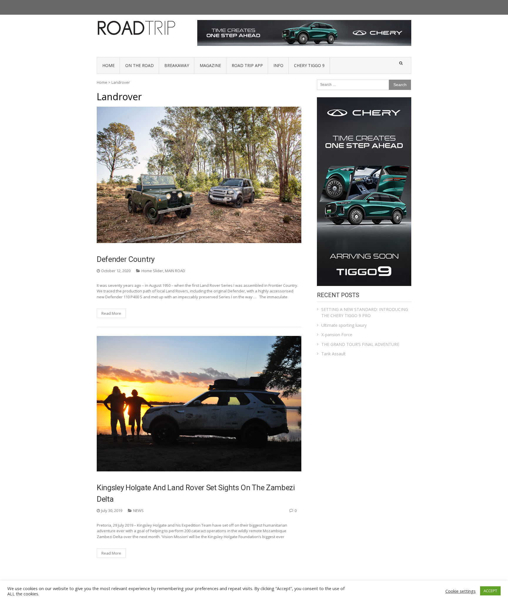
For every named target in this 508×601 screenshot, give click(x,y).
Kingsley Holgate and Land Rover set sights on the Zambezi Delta (196, 493)
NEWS (138, 510)
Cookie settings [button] (460, 591)
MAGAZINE (210, 65)
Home (102, 82)
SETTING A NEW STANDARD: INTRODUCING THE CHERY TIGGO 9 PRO (364, 312)
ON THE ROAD (139, 65)
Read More (111, 313)
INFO (278, 65)
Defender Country (126, 259)
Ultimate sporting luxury (344, 325)
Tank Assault (333, 353)
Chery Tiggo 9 (309, 65)
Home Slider (152, 270)
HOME (108, 65)
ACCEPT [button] (490, 590)
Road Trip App (247, 65)
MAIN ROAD (175, 270)
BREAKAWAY (176, 65)
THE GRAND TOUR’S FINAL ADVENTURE (360, 344)
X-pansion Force (336, 334)
